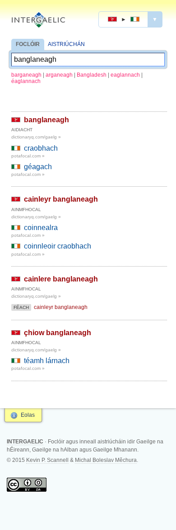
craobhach (41, 148)
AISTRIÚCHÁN (66, 44)
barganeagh (26, 75)
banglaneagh (46, 120)
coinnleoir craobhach (57, 246)
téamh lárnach (46, 360)
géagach (38, 167)
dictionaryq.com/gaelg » (36, 136)
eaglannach (125, 75)
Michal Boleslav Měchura (106, 460)
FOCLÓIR (28, 44)
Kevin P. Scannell (47, 460)
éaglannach (26, 81)
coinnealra (41, 227)
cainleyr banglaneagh (61, 199)
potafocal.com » (28, 155)
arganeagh (59, 75)
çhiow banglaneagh (57, 332)
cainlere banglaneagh (61, 279)
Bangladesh (92, 75)
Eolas (28, 415)
